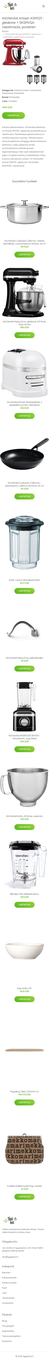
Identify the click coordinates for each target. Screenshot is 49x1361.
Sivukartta (7, 1341)
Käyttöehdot (8, 1331)
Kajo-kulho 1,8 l (24, 988)
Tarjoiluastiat (8, 1298)
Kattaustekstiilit (9, 1277)
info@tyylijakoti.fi (10, 1257)
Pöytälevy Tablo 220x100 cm (24, 1091)
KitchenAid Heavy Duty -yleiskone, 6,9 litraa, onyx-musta (24, 323)
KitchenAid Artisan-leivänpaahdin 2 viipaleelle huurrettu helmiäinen (24, 403)
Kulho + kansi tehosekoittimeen (24, 580)
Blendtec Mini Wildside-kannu (24, 894)
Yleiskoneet (7, 93)
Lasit (4, 1293)
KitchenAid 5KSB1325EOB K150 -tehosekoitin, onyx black (24, 737)
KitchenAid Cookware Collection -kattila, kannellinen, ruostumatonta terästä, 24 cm (24, 242)
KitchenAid (19, 93)
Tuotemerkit (35, 90)
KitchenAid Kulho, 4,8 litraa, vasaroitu (24, 816)
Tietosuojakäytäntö (11, 1336)
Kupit (4, 1287)
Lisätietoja (13, 115)
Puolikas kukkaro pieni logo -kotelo (24, 1186)
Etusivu (5, 31)
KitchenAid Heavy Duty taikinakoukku (24, 657)
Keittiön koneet (21, 90)
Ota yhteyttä (8, 1326)
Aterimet (6, 1272)
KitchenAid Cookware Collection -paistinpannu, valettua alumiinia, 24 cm (24, 484)
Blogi (4, 1321)
